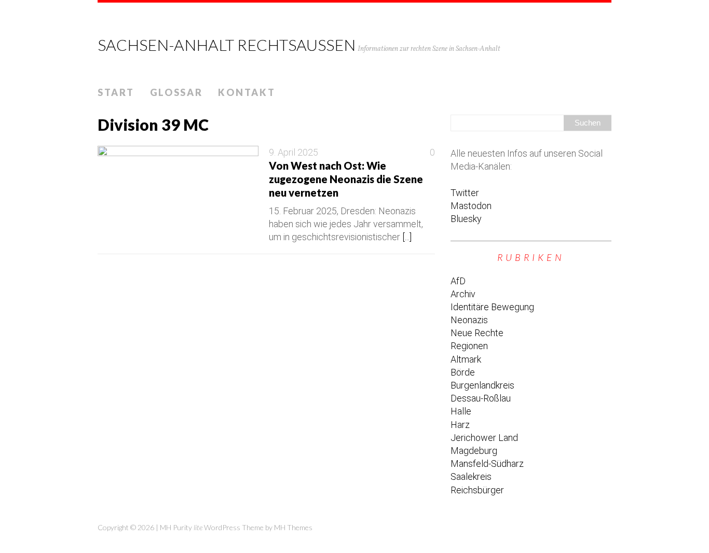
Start (116, 92)
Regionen (469, 345)
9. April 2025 (293, 152)
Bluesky (466, 218)
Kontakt (246, 92)
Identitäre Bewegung (492, 306)
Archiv (463, 293)
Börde (463, 372)
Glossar (176, 92)
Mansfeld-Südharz (487, 463)
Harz (460, 424)
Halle (461, 411)
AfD (458, 280)
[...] (407, 236)
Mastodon (471, 205)
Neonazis (469, 319)
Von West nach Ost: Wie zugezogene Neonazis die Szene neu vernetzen (346, 179)
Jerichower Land (484, 437)
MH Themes (293, 527)
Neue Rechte (477, 332)
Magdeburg (474, 450)
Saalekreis (471, 476)
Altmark (466, 359)
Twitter (465, 192)
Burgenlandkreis (482, 385)
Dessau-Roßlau (481, 398)
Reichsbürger (477, 490)
